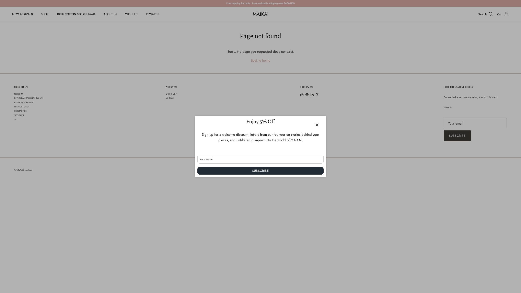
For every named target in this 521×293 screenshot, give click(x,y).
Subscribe (260, 170)
